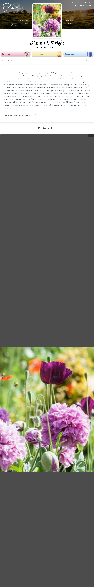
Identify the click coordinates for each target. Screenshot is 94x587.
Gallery (47, 61)
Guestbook (87, 61)
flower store (39, 115)
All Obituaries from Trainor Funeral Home (80, 4)
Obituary (7, 61)
